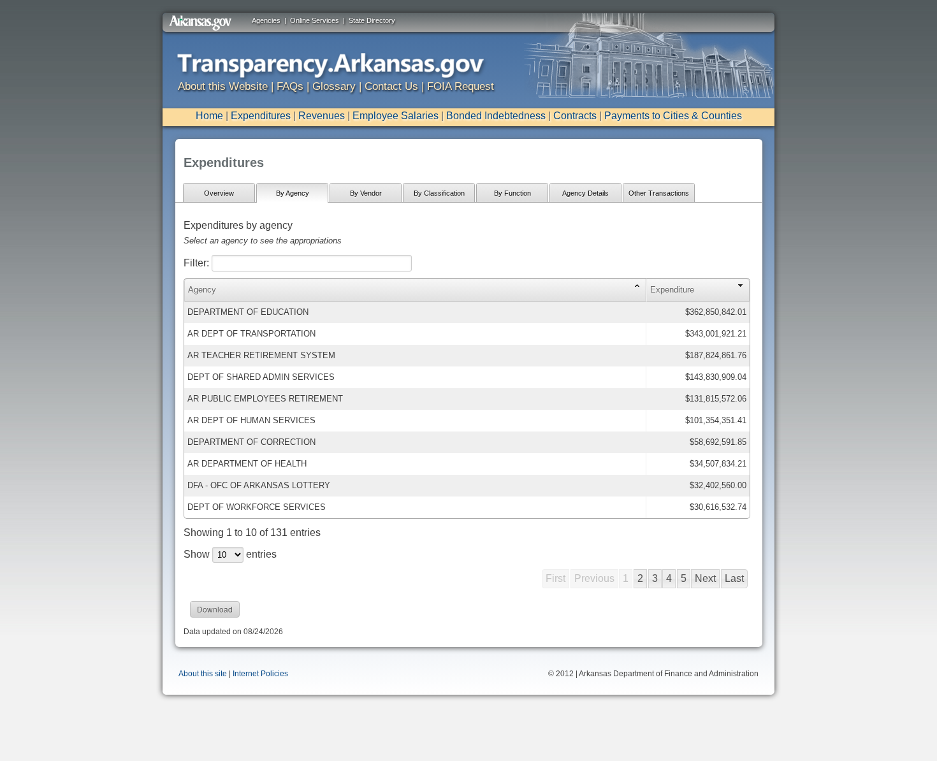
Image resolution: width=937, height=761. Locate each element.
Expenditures (261, 115)
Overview (219, 193)
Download (215, 609)
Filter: (198, 262)
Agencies (266, 20)
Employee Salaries (395, 115)
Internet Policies (260, 673)
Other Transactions (658, 193)
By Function (512, 193)
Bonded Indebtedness (496, 115)
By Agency (292, 193)
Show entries (230, 554)
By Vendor (366, 193)
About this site (202, 673)
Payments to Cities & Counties (673, 115)
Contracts (575, 115)
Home (209, 115)
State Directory (372, 20)
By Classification (439, 193)
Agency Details (585, 193)
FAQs (290, 86)
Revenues (321, 115)
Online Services (314, 20)
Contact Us (391, 86)
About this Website (223, 86)
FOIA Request (460, 86)
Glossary (334, 86)
